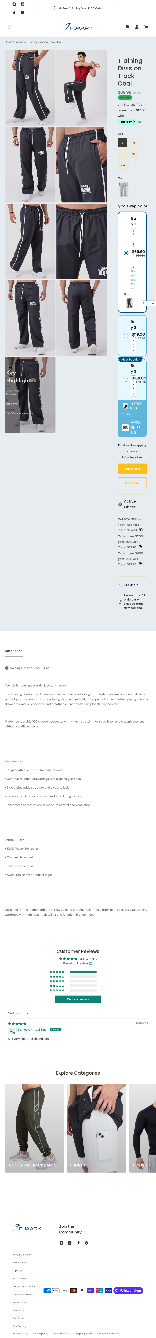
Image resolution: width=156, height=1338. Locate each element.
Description (14, 651)
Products (20, 42)
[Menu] (10, 27)
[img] (17, 1024)
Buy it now (132, 483)
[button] (148, 303)
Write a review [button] (78, 999)
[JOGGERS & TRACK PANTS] (34, 1128)
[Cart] (145, 27)
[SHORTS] (96, 1128)
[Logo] (77, 26)
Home (9, 42)
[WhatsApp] (22, 12)
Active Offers (130, 504)
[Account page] (136, 27)
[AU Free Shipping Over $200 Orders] (78, 8)
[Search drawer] (127, 27)
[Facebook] (22, 4)
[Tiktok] (14, 12)
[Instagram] (14, 4)
